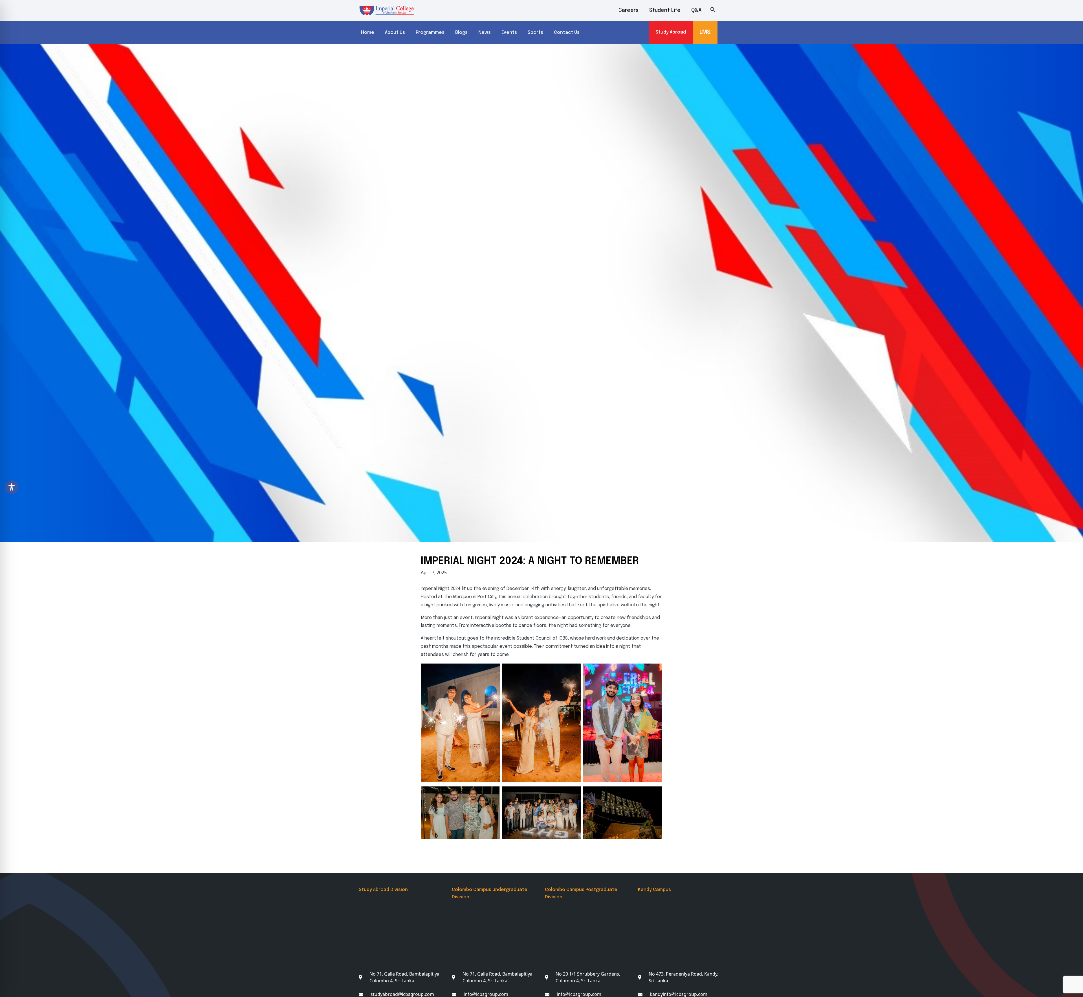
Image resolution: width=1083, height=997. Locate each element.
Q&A (696, 10)
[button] (717, 9)
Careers (628, 10)
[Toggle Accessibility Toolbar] (11, 487)
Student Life (665, 10)
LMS (705, 32)
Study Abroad (670, 32)
